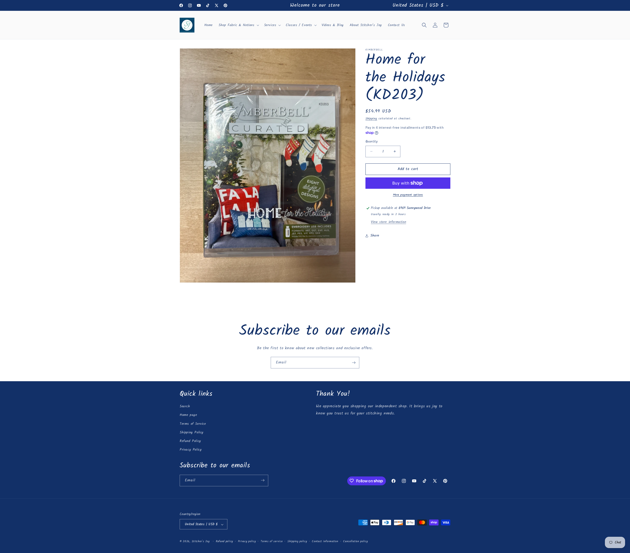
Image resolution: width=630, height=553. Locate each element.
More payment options (408, 195)
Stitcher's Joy (201, 541)
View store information (388, 222)
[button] (238, 25)
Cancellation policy (355, 541)
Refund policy (224, 541)
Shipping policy (297, 541)
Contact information (325, 541)
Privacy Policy (191, 450)
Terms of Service (193, 424)
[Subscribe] (353, 362)
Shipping (371, 118)
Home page (188, 415)
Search (185, 406)
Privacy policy (247, 541)
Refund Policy (190, 441)
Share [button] (374, 235)
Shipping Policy (192, 432)
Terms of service (272, 541)
